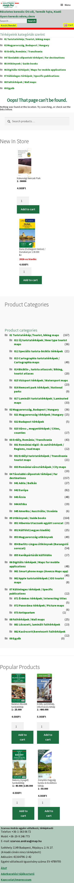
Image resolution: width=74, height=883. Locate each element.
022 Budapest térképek (29, 421)
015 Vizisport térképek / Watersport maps (41, 380)
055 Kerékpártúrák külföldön (33, 555)
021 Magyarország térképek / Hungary (38, 414)
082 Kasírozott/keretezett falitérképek (39, 631)
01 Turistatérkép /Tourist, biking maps (27, 39)
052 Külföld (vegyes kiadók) (32, 530)
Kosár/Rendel (8, 25)
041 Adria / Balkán (25, 483)
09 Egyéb (9, 88)
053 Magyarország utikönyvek (33, 537)
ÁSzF (4, 868)
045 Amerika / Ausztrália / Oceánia (35, 511)
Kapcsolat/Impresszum (16, 879)
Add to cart (28, 209)
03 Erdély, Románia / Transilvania (23, 51)
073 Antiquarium (24, 612)
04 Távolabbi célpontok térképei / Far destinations (34, 57)
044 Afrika (20, 504)
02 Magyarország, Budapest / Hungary (26, 45)
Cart (70, 25)
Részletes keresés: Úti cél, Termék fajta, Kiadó (30, 11)
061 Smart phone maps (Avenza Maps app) (41, 571)
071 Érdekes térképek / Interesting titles (40, 598)
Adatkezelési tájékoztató (17, 874)
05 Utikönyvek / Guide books (21, 63)
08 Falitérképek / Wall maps (20, 82)
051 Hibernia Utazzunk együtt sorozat (38, 523)
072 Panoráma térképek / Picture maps (39, 605)
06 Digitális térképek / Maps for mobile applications (35, 69)
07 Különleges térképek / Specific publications (31, 76)
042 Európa (21, 490)
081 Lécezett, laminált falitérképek (37, 624)
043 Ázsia (20, 497)
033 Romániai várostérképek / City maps (40, 467)
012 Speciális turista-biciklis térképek (38, 351)
